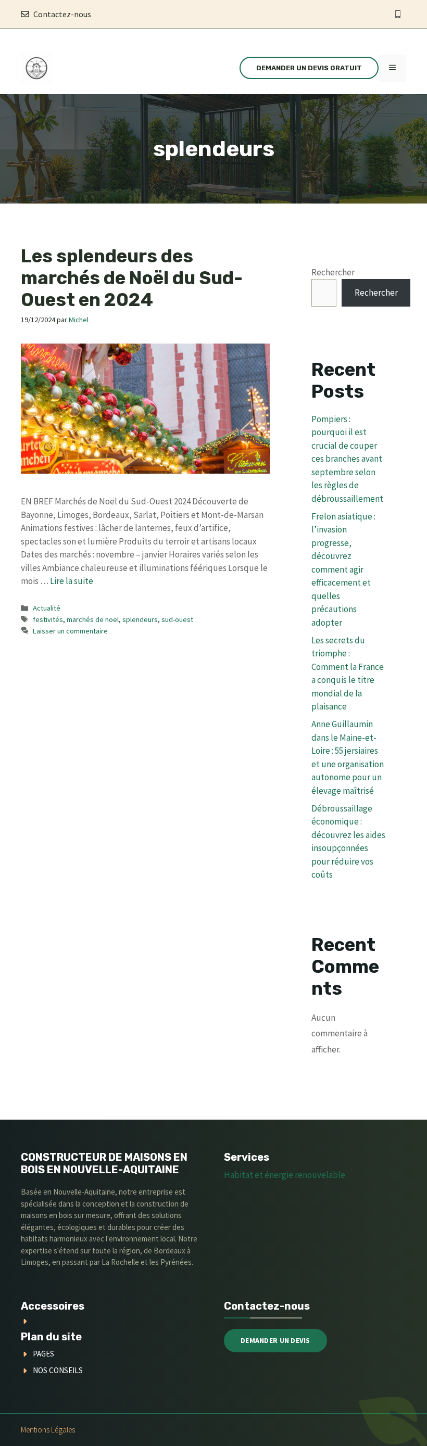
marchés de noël (93, 619)
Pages (43, 1354)
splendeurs (140, 619)
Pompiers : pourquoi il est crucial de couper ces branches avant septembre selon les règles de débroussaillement (347, 458)
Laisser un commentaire (70, 631)
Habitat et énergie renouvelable (284, 1175)
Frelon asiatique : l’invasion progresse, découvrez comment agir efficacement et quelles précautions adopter (343, 569)
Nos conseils (58, 1370)
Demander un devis (275, 1340)
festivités (48, 619)
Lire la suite (71, 581)
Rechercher (333, 272)
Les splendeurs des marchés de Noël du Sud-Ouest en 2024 (132, 278)
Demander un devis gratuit (309, 68)
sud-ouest (177, 619)
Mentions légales (48, 1430)
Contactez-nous (62, 14)
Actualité (46, 608)
